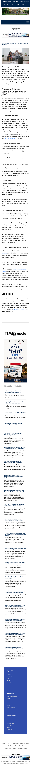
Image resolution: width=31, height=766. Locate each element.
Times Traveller (24, 1)
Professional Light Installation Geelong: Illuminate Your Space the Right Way (14, 391)
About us (15, 743)
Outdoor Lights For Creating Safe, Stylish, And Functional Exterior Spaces (15, 549)
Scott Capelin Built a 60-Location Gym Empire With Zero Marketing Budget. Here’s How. (15, 634)
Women (8, 705)
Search (27, 743)
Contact (9, 743)
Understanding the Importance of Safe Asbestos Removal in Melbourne (13, 424)
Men (8, 703)
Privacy (21, 743)
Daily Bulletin (10, 698)
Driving (8, 727)
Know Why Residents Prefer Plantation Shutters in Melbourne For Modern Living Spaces (15, 591)
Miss (8, 700)
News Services (6, 1)
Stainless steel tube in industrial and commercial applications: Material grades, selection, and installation (14, 649)
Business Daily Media (12, 696)
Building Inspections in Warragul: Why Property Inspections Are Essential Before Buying (15, 606)
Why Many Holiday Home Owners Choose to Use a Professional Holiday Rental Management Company (15, 534)
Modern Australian (11, 707)
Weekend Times (22, 5)
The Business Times (10, 5)
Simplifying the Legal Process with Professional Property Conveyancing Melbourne (15, 402)
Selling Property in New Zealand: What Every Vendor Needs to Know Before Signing (15, 620)
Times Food (9, 729)
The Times (15, 1)
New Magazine (10, 685)
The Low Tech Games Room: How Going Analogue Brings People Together (14, 505)
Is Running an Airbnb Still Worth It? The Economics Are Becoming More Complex (14, 491)
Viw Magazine (10, 674)
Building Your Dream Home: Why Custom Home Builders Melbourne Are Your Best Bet (15, 413)
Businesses (9, 676)
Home (3, 743)
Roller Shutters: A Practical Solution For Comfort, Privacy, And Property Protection (14, 519)
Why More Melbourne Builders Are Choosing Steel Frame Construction (13, 462)
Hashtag (9, 680)
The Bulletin (9, 683)
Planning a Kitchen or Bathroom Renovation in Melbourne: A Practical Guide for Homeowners (13, 477)
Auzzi (8, 678)
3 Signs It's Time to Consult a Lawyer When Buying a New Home (13, 434)
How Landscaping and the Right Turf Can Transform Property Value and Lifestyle (14, 448)
